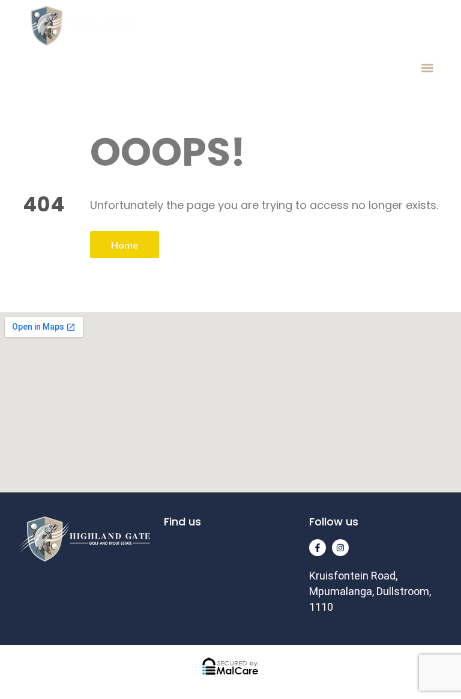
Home (124, 244)
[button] (427, 67)
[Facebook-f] (317, 547)
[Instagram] (340, 547)
